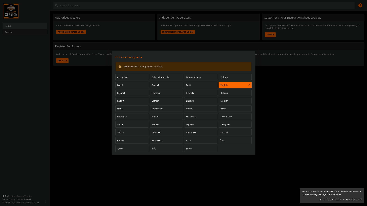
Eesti (188, 85)
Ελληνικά (156, 132)
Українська (157, 140)
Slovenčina (191, 116)
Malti (119, 108)
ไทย (222, 140)
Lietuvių (190, 100)
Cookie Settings (352, 200)
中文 (154, 148)
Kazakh (120, 100)
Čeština (224, 77)
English (224, 85)
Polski (223, 108)
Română (156, 116)
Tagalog (190, 124)
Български (191, 132)
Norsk (189, 108)
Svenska (155, 124)
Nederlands (157, 108)
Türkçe (120, 132)
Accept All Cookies (330, 200)
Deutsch (156, 85)
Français (156, 93)
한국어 (120, 148)
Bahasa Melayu (193, 77)
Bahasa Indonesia (160, 77)
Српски (120, 140)
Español (121, 93)
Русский (224, 132)
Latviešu (156, 100)
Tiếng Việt (225, 124)
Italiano (224, 93)
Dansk (120, 85)
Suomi (120, 124)
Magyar (224, 100)
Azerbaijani (122, 77)
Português (122, 116)
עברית (188, 140)
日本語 (189, 148)
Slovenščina (226, 116)
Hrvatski (190, 93)
